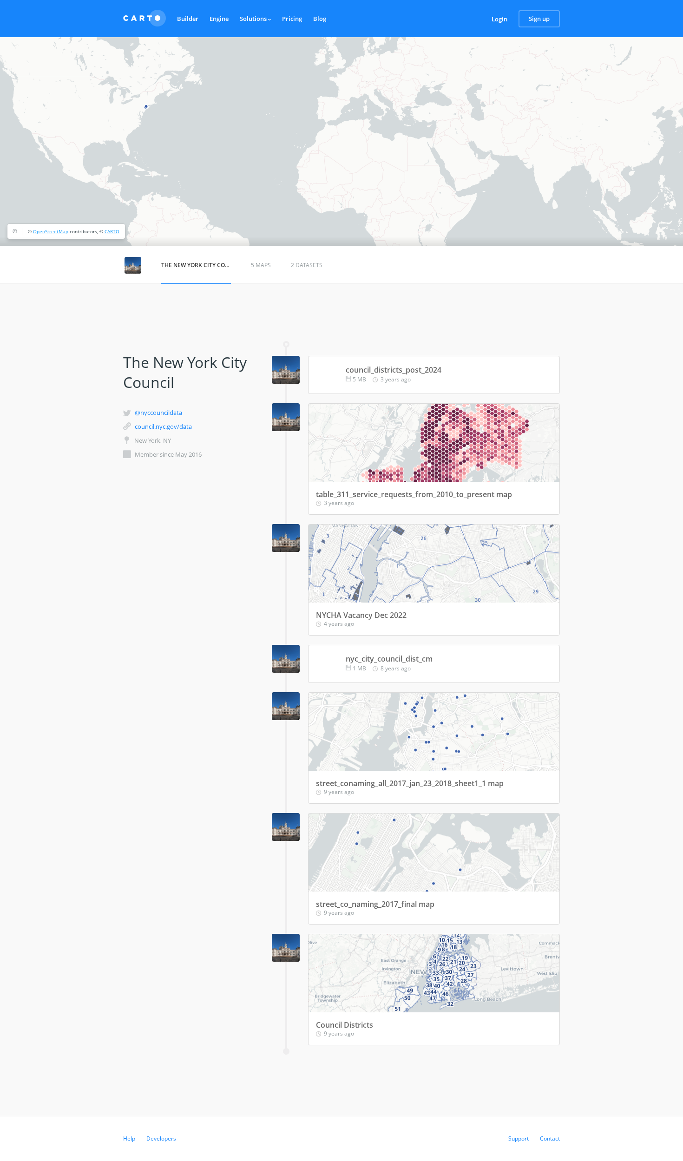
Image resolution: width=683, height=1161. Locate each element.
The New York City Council (196, 265)
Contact (550, 1138)
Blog (319, 18)
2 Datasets (306, 265)
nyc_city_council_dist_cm (389, 658)
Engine (219, 18)
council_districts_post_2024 (393, 369)
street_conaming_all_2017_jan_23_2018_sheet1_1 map (410, 783)
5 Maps (261, 265)
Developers (161, 1138)
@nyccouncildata (158, 412)
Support (518, 1138)
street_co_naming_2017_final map (375, 904)
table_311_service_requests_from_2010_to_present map (414, 494)
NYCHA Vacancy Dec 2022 (361, 615)
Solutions (254, 18)
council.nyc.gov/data (163, 426)
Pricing (292, 18)
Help (129, 1138)
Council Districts (344, 1025)
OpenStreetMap (50, 231)
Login (499, 19)
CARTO (112, 231)
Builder (187, 18)
